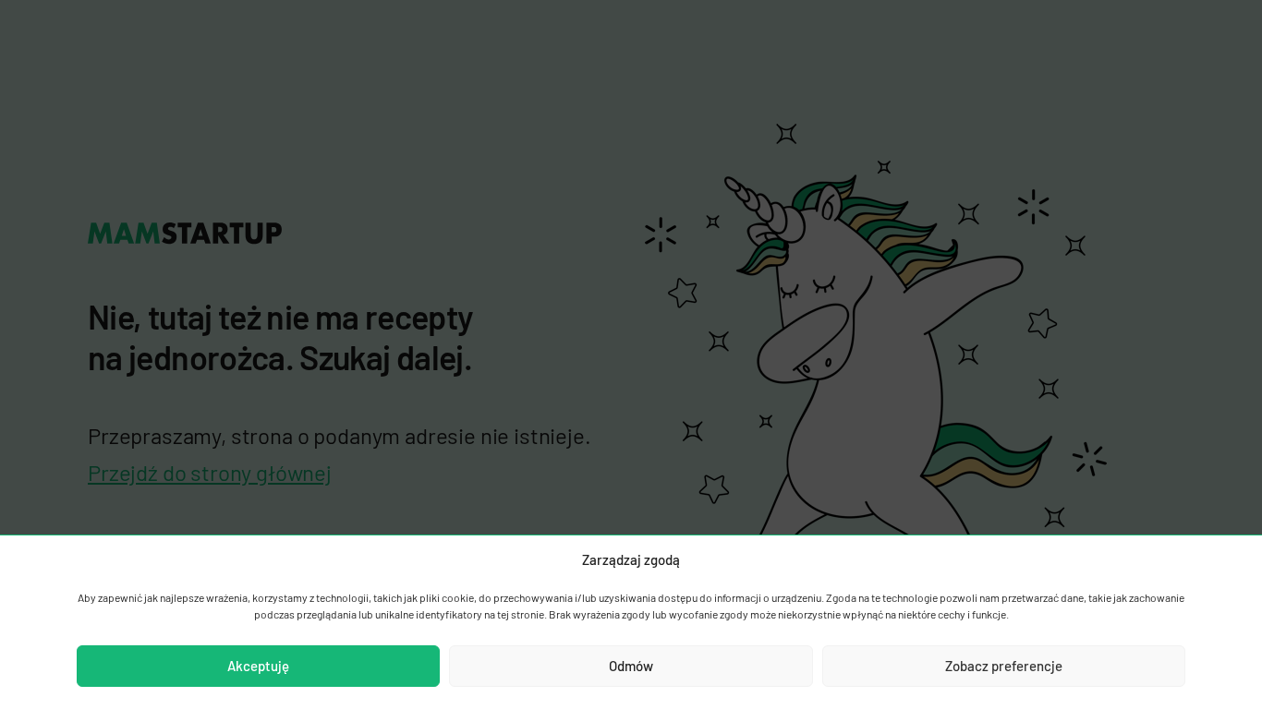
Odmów (631, 665)
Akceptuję (258, 665)
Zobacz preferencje (1003, 665)
